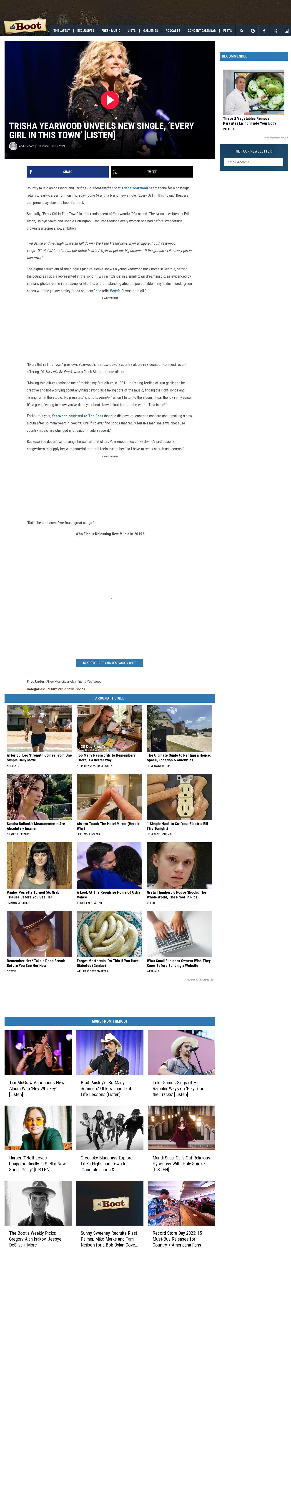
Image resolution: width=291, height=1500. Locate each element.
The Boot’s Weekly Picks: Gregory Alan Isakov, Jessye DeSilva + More (35, 1238)
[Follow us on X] (275, 30)
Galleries (150, 31)
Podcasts (173, 31)
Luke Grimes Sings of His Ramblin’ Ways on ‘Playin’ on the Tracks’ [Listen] (178, 1088)
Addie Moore (26, 146)
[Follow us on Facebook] (264, 30)
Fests (227, 31)
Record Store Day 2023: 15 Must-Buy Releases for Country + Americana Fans (177, 1238)
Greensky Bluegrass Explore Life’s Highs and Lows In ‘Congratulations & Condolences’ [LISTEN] (107, 1163)
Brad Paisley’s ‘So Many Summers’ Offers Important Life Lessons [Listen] (106, 1088)
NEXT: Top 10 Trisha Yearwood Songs (109, 663)
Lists (132, 31)
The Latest (61, 31)
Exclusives (85, 31)
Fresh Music (111, 31)
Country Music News (60, 689)
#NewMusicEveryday (61, 681)
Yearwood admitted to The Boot (77, 416)
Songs (80, 689)
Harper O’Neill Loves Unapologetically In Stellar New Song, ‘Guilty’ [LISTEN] (37, 1163)
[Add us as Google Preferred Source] (252, 30)
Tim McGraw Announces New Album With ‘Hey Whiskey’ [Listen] (36, 1088)
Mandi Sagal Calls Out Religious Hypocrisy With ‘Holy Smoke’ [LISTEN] (181, 1163)
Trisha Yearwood (134, 188)
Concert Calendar (202, 31)
